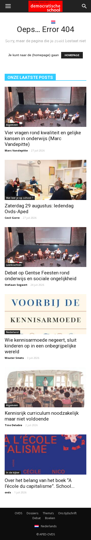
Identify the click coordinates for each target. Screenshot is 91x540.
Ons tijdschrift (67, 513)
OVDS (18, 513)
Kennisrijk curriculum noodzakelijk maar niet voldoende (42, 416)
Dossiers (32, 513)
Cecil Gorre (12, 217)
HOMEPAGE (72, 55)
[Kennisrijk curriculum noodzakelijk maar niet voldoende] (45, 387)
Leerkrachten (13, 265)
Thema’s (48, 513)
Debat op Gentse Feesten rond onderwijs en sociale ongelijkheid (41, 275)
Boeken (39, 22)
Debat (22, 22)
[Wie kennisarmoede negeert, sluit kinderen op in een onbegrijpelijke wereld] (45, 314)
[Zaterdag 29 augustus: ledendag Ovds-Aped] (45, 180)
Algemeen (12, 124)
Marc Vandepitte (16, 150)
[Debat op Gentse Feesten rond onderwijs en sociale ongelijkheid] (45, 247)
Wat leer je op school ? (19, 197)
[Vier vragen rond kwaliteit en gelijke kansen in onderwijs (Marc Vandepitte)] (45, 107)
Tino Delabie (13, 425)
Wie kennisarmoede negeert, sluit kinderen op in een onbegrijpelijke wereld (41, 345)
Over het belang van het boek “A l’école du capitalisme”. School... (40, 483)
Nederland (12, 332)
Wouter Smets (14, 358)
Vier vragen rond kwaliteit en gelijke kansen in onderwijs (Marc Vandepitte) (43, 138)
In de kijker (12, 472)
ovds (8, 492)
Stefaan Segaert (16, 284)
